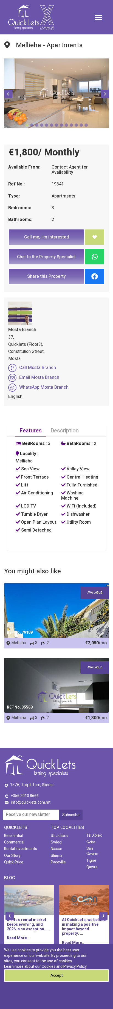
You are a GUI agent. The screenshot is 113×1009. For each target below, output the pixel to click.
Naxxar (56, 849)
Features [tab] (30, 431)
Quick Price (13, 862)
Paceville (58, 862)
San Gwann (92, 851)
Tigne (91, 860)
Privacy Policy (75, 966)
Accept (56, 975)
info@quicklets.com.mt (30, 802)
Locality (27, 453)
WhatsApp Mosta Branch (44, 387)
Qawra (91, 867)
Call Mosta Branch (37, 367)
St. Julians (59, 836)
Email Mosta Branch (39, 377)
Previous (8, 94)
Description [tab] (64, 431)
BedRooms (33, 443)
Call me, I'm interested (46, 237)
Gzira (90, 842)
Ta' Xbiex (94, 835)
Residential (13, 836)
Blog (9, 878)
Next (105, 94)
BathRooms (78, 443)
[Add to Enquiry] (94, 237)
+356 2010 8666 (25, 796)
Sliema (56, 855)
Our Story (12, 855)
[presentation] (9, 916)
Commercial (14, 842)
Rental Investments (20, 849)
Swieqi (56, 842)
